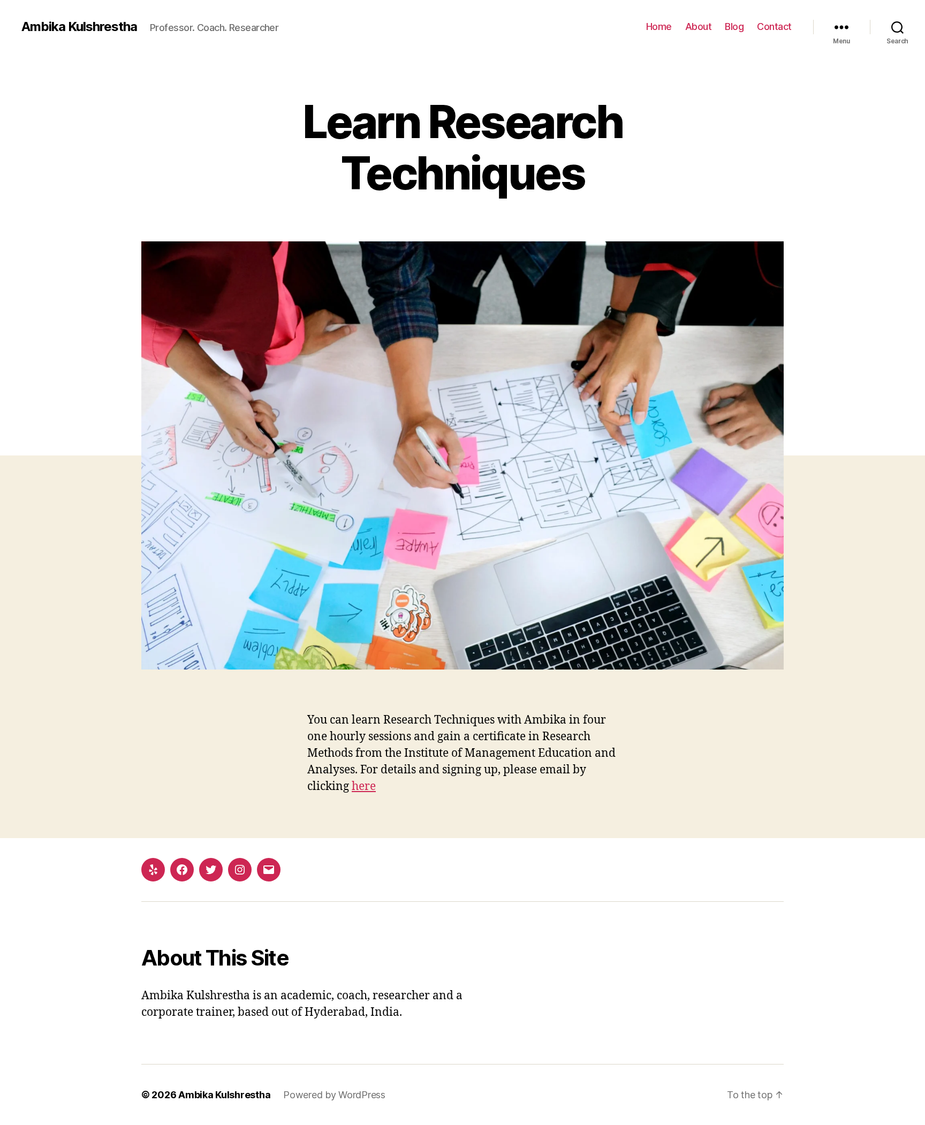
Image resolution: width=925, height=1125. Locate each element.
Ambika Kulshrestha (79, 26)
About (698, 26)
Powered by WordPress (334, 1094)
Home (659, 26)
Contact (774, 26)
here (364, 786)
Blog (734, 26)
